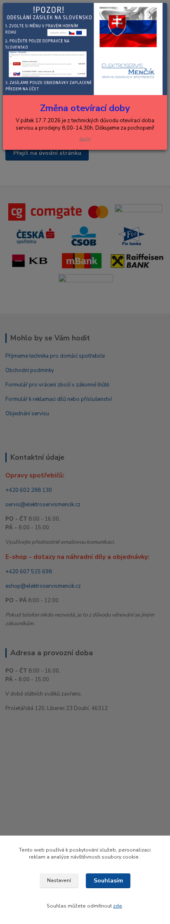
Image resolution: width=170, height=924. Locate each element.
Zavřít (85, 139)
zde (117, 906)
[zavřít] (152, 15)
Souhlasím (108, 880)
